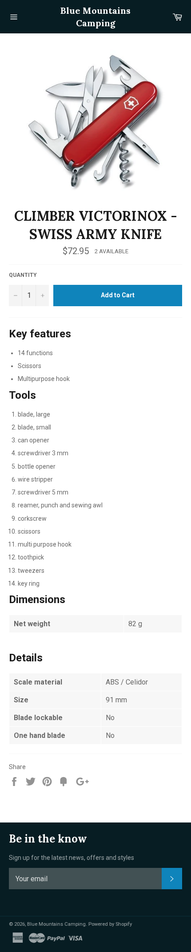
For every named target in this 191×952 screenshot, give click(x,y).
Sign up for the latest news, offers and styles (71, 857)
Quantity (23, 275)
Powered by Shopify (110, 924)
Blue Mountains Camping (95, 16)
